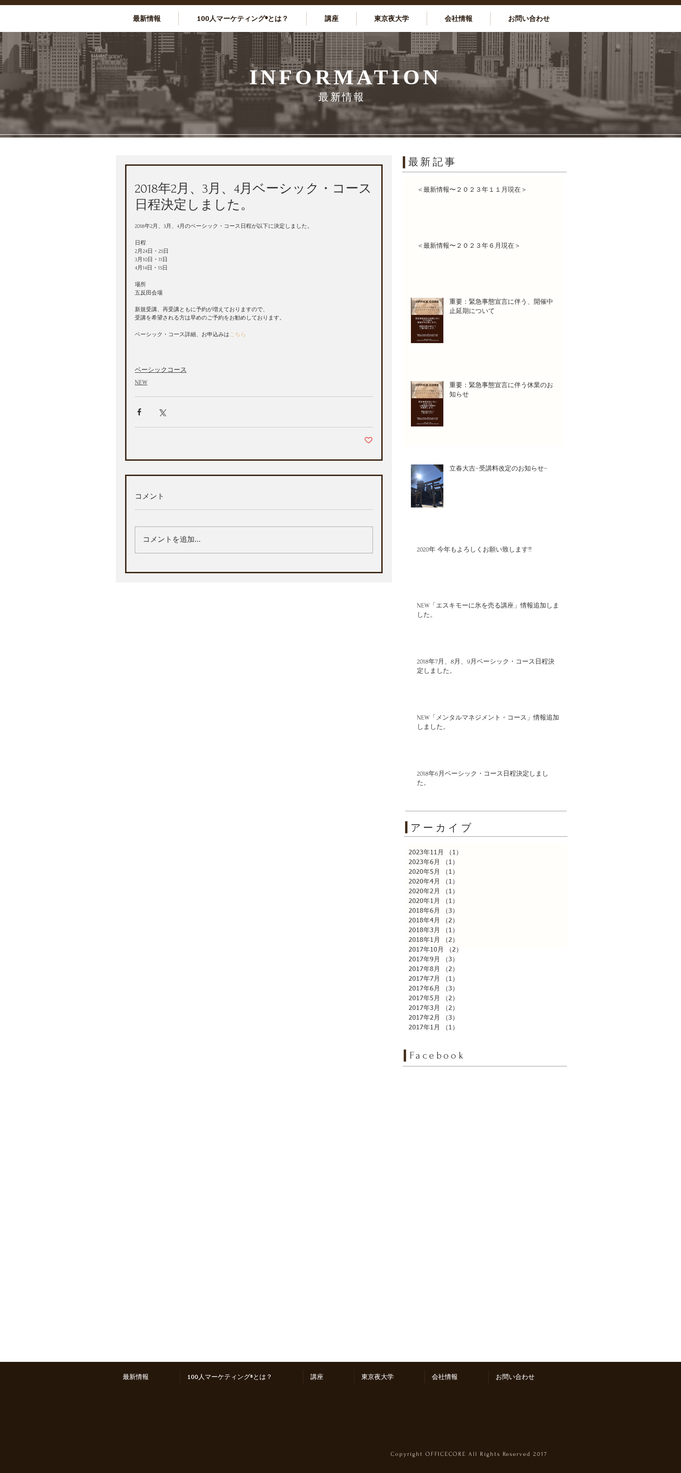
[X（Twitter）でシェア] (162, 411)
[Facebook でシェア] (139, 411)
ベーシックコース (161, 369)
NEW (141, 382)
